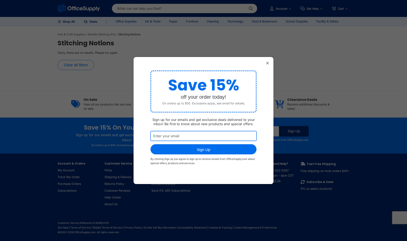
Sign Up (203, 150)
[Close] (267, 63)
